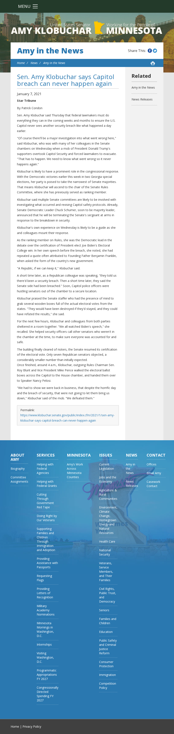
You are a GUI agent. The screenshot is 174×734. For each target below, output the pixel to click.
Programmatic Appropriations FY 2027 (47, 674)
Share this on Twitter (155, 51)
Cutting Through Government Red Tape (45, 500)
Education (106, 632)
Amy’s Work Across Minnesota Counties (75, 470)
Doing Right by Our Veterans (47, 518)
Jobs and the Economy (107, 479)
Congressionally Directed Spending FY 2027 (47, 693)
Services (46, 455)
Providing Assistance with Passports (47, 563)
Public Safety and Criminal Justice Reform (108, 646)
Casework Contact (153, 484)
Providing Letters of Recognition (45, 593)
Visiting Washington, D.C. (45, 657)
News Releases (142, 99)
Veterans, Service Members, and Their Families (106, 571)
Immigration (107, 675)
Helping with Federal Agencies (45, 468)
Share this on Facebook (150, 51)
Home (21, 63)
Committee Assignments (19, 479)
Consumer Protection (106, 664)
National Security (105, 552)
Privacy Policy (31, 726)
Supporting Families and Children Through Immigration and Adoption (46, 539)
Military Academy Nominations (46, 610)
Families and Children (107, 621)
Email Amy (154, 473)
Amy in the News (50, 51)
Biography (18, 469)
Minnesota (79, 455)
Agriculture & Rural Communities (108, 494)
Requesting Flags (44, 578)
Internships (44, 644)
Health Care (107, 541)
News (34, 63)
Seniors (104, 610)
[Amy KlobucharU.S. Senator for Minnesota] (87, 27)
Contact (156, 455)
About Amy (17, 457)
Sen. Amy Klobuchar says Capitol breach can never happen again (65, 80)
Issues (105, 455)
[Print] (153, 63)
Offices (151, 464)
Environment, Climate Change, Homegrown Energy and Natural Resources (108, 520)
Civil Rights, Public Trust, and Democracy (107, 595)
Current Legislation (106, 466)
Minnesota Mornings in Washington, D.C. (45, 629)
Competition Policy (107, 685)
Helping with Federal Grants (47, 483)
